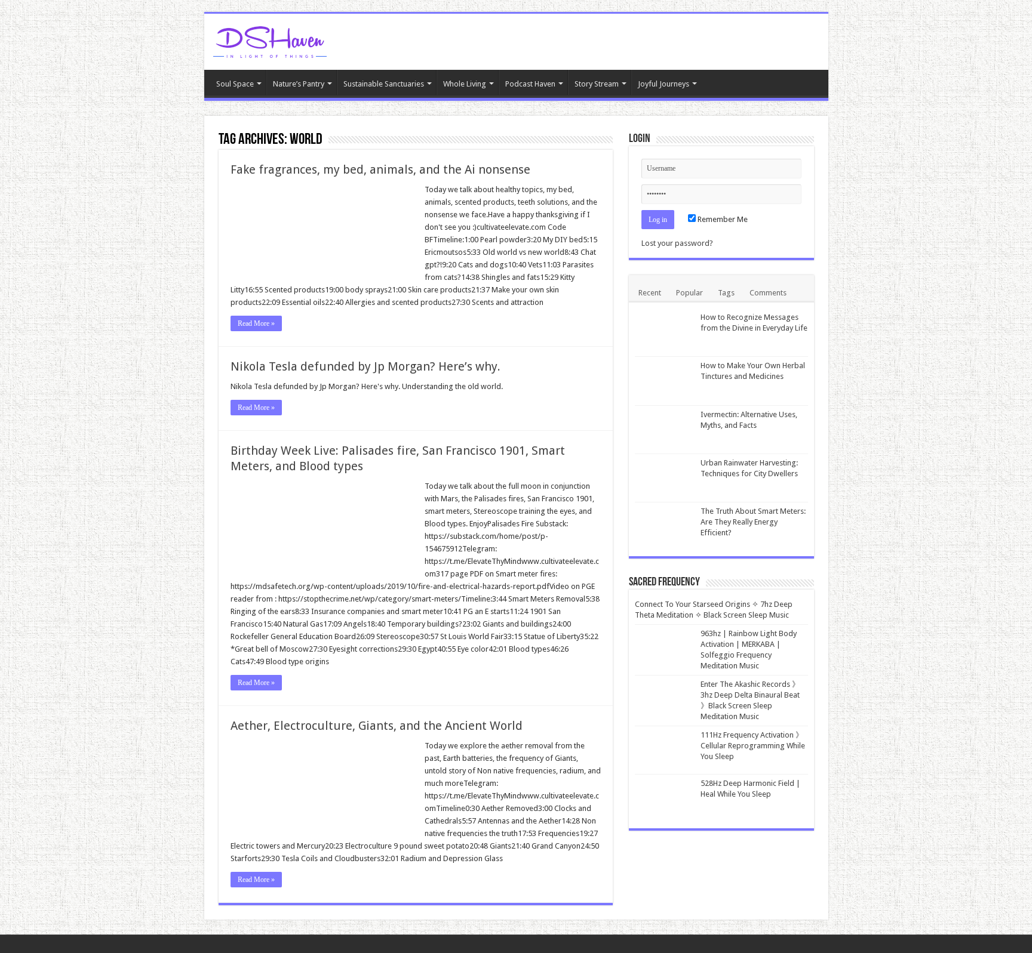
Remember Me (722, 219)
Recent (649, 292)
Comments (768, 292)
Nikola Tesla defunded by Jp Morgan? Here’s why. (365, 366)
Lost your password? (677, 243)
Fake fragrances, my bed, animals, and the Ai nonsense (380, 169)
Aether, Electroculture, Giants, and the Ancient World (377, 725)
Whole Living (464, 83)
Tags (726, 292)
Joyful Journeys (663, 83)
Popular (689, 292)
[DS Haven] (270, 40)
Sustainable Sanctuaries (383, 83)
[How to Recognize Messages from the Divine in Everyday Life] (665, 332)
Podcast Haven (530, 83)
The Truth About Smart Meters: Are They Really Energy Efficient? (753, 522)
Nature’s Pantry (298, 83)
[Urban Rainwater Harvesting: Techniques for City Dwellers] (665, 478)
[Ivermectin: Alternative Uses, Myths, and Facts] (665, 429)
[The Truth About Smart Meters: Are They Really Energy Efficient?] (665, 526)
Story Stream (597, 83)
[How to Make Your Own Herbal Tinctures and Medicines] (665, 380)
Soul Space (235, 83)
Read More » (256, 323)
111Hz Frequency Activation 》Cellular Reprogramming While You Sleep (753, 745)
